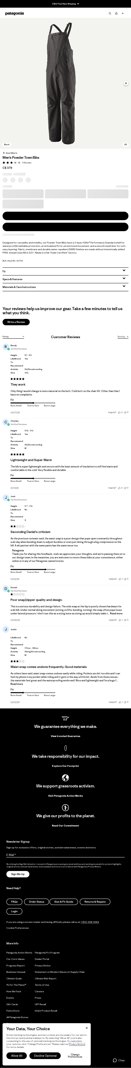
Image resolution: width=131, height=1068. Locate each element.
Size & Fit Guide (63, 901)
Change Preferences (75, 1055)
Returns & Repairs (95, 901)
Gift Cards (12, 1004)
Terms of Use (42, 984)
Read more (116, 613)
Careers (39, 991)
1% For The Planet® (16, 984)
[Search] (110, 13)
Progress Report (15, 965)
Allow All (16, 1055)
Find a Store (12, 1010)
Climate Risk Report (45, 978)
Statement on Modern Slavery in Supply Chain (60, 971)
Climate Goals (14, 978)
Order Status (36, 901)
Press (38, 997)
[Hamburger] (122, 13)
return (76, 557)
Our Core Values (15, 958)
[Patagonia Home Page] (14, 13)
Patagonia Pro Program (47, 952)
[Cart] (116, 13)
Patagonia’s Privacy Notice (89, 866)
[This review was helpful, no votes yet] (119, 412)
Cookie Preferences (17, 927)
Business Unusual (15, 971)
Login (14, 911)
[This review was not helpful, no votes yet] (125, 412)
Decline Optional (45, 1055)
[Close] (86, 1027)
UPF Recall (40, 1004)
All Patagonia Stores (17, 1017)
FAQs (14, 901)
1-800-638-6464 (90, 921)
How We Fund (13, 991)
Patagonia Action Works (19, 952)
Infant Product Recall (46, 1010)
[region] (47, 1044)
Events (10, 997)
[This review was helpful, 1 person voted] (120, 578)
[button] (65, 83)
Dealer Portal (42, 958)
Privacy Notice (42, 965)
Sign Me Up (18, 874)
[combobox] (13, 336)
